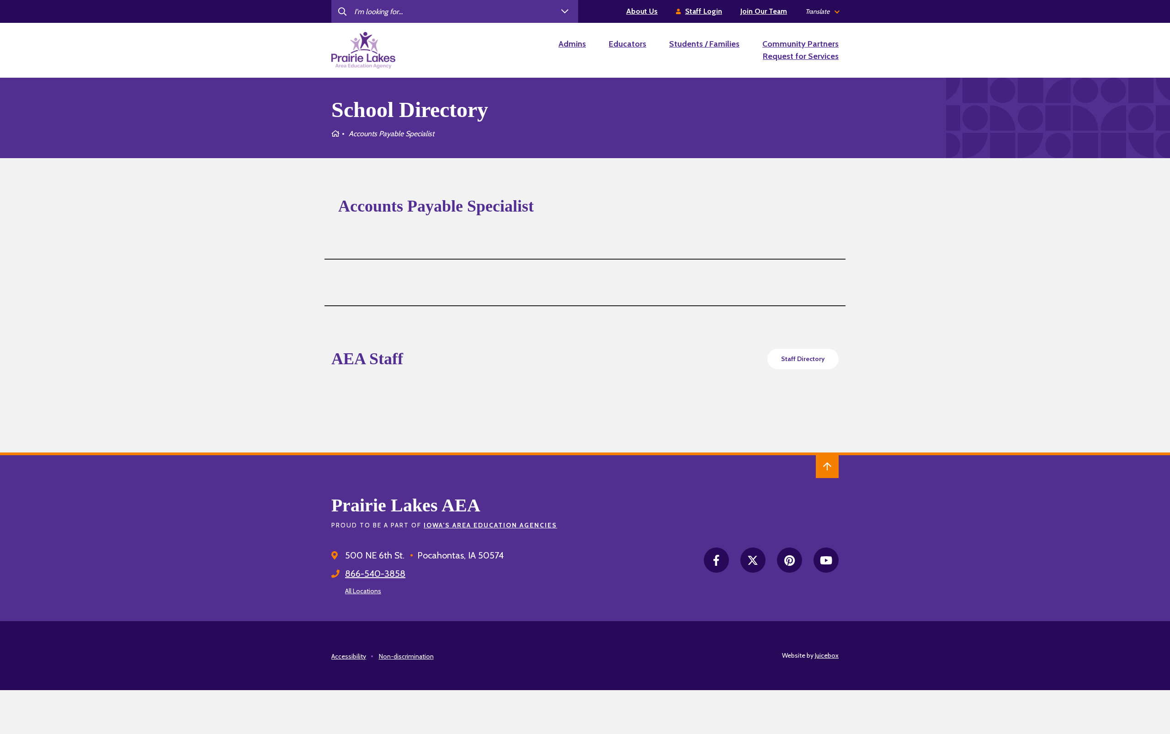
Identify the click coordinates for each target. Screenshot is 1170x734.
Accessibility (348, 656)
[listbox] (822, 11)
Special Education (650, 440)
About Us (642, 11)
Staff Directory (803, 359)
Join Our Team (763, 11)
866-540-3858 (375, 573)
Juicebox (827, 655)
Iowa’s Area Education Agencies (490, 525)
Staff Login (703, 11)
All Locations (363, 591)
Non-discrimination (406, 656)
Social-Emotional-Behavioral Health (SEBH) (667, 415)
